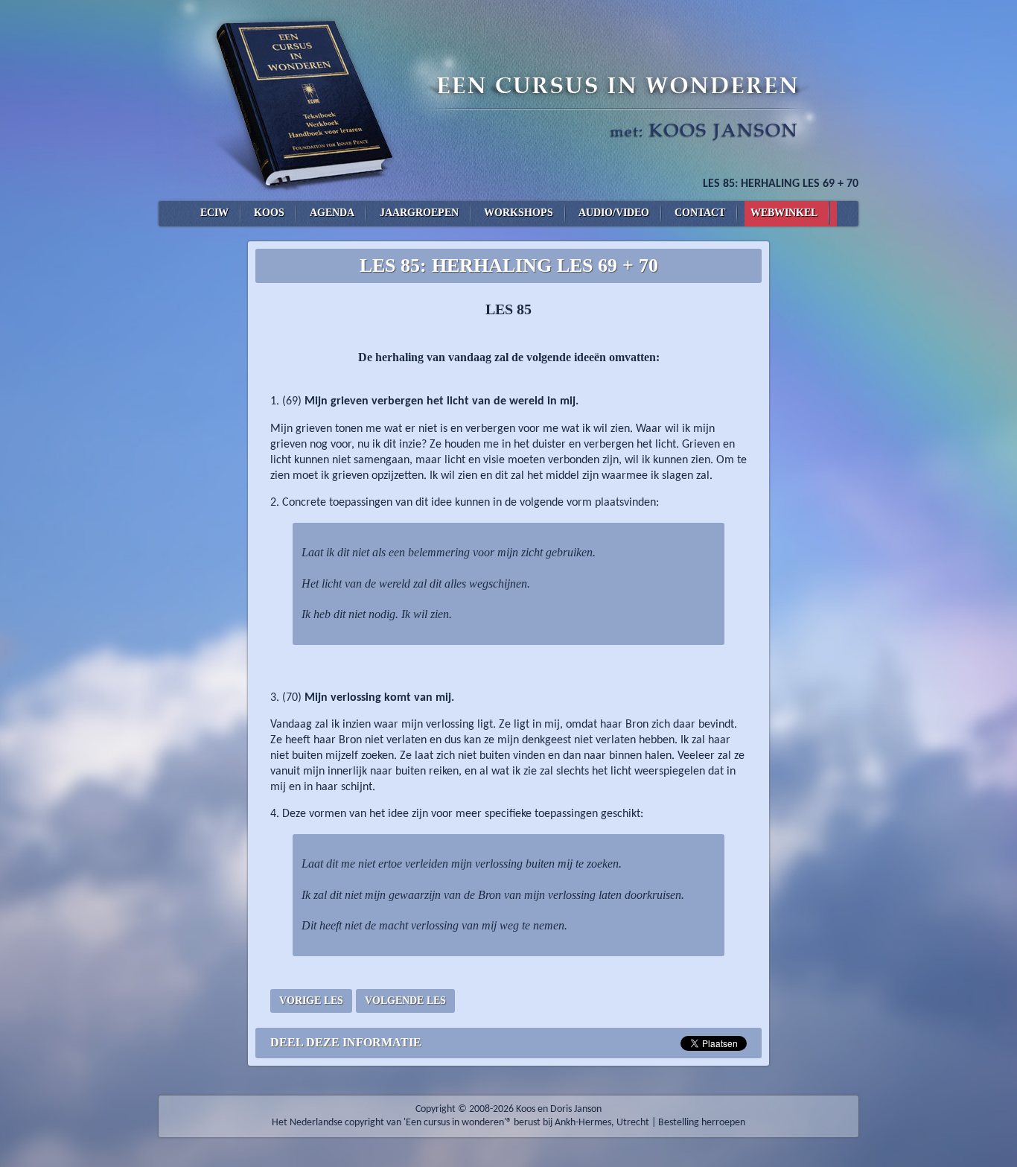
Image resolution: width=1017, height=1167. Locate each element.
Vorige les (311, 1000)
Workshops (518, 212)
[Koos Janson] (508, 100)
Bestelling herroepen (701, 1122)
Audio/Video (613, 212)
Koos (269, 212)
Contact (700, 212)
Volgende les (405, 1000)
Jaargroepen (419, 212)
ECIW (214, 212)
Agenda (332, 212)
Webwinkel (783, 212)
